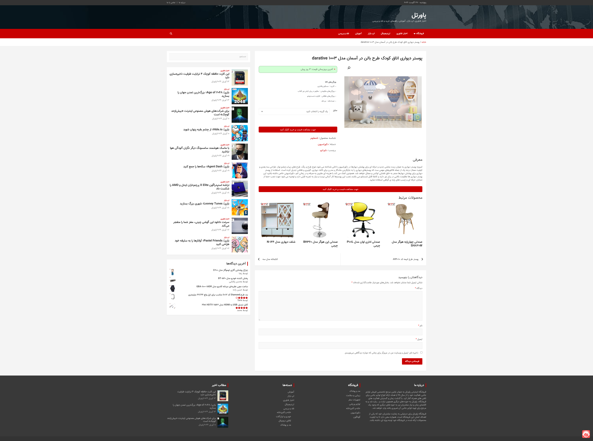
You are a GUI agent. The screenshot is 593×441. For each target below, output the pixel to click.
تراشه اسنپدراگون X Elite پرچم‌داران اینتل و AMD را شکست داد (199, 187)
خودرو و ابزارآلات (283, 416)
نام (420, 325)
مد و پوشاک (354, 391)
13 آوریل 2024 (223, 81)
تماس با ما (171, 2)
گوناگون (356, 417)
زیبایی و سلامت (353, 396)
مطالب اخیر (219, 385)
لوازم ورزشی (354, 404)
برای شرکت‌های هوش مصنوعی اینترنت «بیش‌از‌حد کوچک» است (200, 113)
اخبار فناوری (402, 33)
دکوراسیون (323, 144)
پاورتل (419, 15)
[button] (349, 68)
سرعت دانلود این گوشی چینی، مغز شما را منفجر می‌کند (201, 224)
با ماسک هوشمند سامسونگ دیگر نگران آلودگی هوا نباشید (199, 150)
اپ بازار (371, 33)
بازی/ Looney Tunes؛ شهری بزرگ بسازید (204, 204)
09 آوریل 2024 (223, 156)
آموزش (358, 33)
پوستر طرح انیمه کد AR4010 (405, 259)
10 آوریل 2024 (223, 118)
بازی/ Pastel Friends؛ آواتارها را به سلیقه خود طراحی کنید (202, 243)
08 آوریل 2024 (223, 193)
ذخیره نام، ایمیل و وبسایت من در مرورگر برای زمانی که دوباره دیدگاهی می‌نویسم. (381, 353)
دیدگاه (418, 288)
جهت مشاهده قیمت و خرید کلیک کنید (298, 129)
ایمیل (419, 339)
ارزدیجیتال (385, 33)
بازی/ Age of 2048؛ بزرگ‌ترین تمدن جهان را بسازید (203, 94)
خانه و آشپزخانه (353, 409)
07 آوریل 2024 (223, 230)
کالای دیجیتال (285, 420)
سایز (335, 110)
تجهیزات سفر (354, 400)
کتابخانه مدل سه (270, 259)
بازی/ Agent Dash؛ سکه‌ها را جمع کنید (206, 166)
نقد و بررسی (343, 33)
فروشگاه (420, 33)
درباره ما (182, 2)
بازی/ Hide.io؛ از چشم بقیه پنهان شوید (206, 129)
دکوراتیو (323, 150)
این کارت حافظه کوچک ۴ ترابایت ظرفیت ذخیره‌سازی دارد (199, 76)
